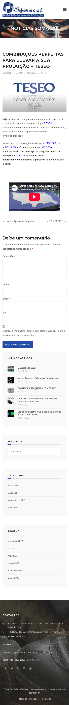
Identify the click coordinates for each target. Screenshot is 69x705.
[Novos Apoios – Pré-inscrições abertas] (11, 380)
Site (5, 312)
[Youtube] (30, 668)
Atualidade (13, 485)
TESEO (48, 123)
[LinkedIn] (18, 668)
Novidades (13, 507)
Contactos (46, 699)
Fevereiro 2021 (15, 570)
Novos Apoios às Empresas (21, 221)
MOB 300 (51, 143)
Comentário (9, 256)
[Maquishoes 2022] (11, 369)
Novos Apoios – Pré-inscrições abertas (38, 378)
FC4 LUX (20, 155)
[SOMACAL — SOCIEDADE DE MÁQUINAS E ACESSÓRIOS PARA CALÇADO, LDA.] (23, 9)
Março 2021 (13, 563)
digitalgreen (34, 693)
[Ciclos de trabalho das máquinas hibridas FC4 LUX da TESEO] (11, 413)
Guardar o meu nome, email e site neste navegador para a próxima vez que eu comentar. (34, 332)
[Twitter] (12, 668)
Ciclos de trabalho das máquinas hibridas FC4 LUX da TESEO (39, 413)
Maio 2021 (13, 548)
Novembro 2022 (15, 541)
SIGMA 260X (11, 147)
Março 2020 (13, 578)
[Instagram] (24, 668)
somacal (7, 73)
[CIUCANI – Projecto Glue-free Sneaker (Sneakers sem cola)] (11, 400)
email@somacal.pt (17, 636)
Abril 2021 (12, 556)
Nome (6, 284)
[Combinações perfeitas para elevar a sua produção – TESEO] (34, 96)
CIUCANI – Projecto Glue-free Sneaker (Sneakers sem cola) (37, 400)
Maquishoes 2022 (27, 368)
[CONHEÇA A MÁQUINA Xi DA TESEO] (11, 390)
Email (6, 298)
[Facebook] (6, 668)
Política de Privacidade (28, 699)
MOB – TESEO (54, 221)
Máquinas (32, 73)
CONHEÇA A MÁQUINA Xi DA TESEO (37, 388)
